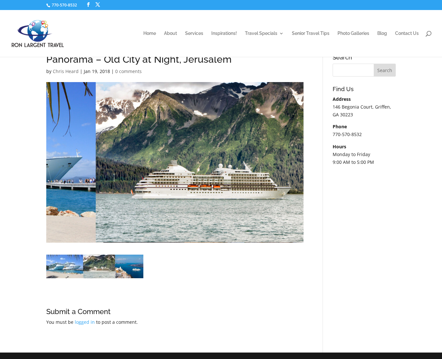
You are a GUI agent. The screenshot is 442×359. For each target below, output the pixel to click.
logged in (85, 322)
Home (149, 33)
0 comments (128, 71)
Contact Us (407, 33)
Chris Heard (66, 71)
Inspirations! (224, 33)
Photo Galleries (353, 33)
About (170, 33)
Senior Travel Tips (310, 33)
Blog (382, 33)
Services (194, 33)
